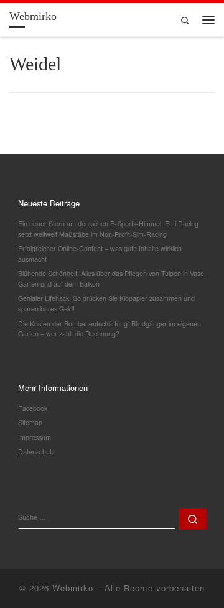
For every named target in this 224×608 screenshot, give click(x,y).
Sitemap (30, 422)
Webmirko (72, 588)
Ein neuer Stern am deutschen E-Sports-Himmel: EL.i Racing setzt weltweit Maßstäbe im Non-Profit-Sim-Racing (108, 229)
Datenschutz (36, 451)
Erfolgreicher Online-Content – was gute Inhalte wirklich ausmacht (100, 254)
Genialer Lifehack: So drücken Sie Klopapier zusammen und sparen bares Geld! (106, 303)
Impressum (34, 437)
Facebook (32, 408)
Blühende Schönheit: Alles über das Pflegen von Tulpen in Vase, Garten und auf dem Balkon (112, 278)
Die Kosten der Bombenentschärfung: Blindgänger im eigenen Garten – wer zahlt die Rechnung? (109, 329)
